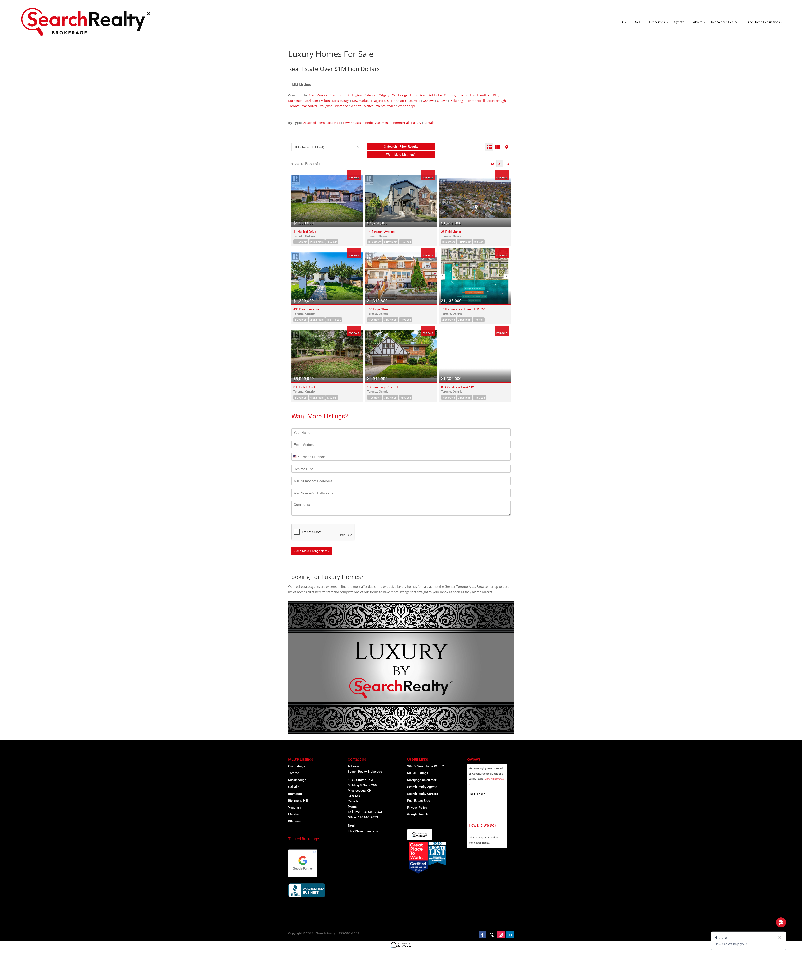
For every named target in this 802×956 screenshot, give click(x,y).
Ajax (312, 95)
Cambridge (399, 95)
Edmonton (417, 95)
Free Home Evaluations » (764, 22)
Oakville (414, 101)
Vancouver (309, 106)
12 (492, 164)
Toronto (294, 106)
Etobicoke (435, 95)
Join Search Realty (724, 22)
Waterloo (341, 106)
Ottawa (442, 101)
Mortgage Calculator (421, 780)
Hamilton (484, 95)
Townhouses (352, 122)
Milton (325, 101)
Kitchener (295, 101)
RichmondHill (475, 101)
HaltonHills (467, 95)
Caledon (370, 95)
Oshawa (428, 101)
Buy (624, 22)
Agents (679, 22)
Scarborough (496, 101)
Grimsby (450, 95)
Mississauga (340, 101)
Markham (311, 101)
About (697, 22)
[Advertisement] (447, 54)
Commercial (400, 122)
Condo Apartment (376, 122)
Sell (637, 22)
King (496, 95)
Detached (309, 122)
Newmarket (360, 101)
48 (507, 164)
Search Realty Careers (422, 794)
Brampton (337, 95)
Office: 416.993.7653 (363, 817)
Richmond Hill (298, 801)
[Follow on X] (491, 934)
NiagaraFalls (380, 101)
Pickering (456, 101)
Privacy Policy (417, 807)
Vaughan (326, 106)
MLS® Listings (417, 773)
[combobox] (295, 457)
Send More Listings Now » (311, 551)
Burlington (354, 95)
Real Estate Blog (418, 801)
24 (499, 164)
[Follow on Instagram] (501, 934)
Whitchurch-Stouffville (379, 106)
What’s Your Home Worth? (425, 766)
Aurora (322, 95)
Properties (657, 22)
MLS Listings (301, 84)
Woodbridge (407, 106)
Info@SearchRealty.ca (363, 831)
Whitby (356, 106)
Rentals (429, 122)
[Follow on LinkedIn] (510, 934)
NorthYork (398, 101)
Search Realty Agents (422, 787)
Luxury (416, 122)
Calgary (384, 95)
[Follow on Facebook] (482, 934)
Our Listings (296, 766)
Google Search (417, 814)
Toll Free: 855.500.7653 (365, 812)
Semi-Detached (329, 122)
